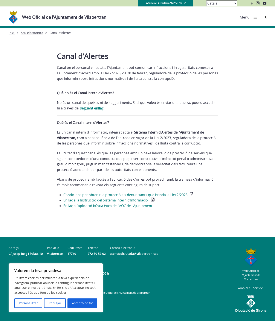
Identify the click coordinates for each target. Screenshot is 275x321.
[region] (56, 287)
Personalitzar (28, 303)
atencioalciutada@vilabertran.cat (134, 254)
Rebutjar (55, 303)
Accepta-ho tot (82, 303)
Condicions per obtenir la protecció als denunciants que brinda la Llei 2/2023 (125, 194)
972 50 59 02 (97, 254)
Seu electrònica (32, 33)
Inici (12, 33)
